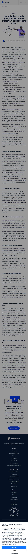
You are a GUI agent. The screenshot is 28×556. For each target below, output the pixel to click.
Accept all (14, 547)
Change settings (14, 553)
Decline (14, 550)
